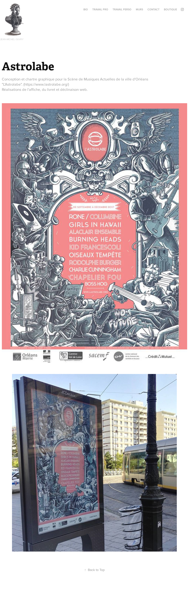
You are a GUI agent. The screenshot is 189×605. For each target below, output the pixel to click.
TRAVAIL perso (122, 9)
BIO (85, 9)
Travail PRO (100, 9)
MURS (139, 9)
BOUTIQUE (170, 9)
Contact (153, 9)
